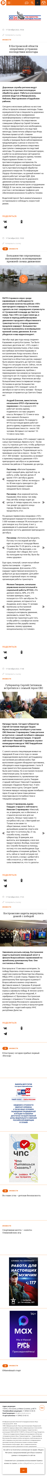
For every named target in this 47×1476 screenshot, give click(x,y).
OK (23, 1470)
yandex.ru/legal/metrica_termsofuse (30, 1463)
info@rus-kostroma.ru (22, 1413)
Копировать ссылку (11, 35)
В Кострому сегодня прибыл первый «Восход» (20, 1054)
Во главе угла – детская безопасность (21, 1195)
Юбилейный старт (11, 1370)
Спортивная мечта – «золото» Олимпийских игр (17, 1231)
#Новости (6, 40)
